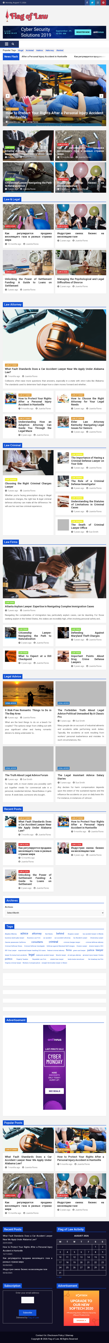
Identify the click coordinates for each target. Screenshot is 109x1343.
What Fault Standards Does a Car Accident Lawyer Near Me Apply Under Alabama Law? (34, 826)
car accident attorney (62, 938)
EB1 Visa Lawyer (11, 950)
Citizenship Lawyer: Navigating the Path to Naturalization (34, 635)
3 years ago (13, 491)
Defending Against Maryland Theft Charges (87, 634)
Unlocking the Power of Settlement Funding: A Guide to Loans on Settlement (28, 282)
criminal (53, 941)
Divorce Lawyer (82, 946)
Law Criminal (11, 480)
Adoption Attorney (11, 934)
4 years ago (79, 488)
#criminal (29, 50)
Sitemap (69, 1335)
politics (8, 959)
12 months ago (67, 157)
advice (24, 933)
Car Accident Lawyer (80, 938)
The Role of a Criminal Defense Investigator (87, 483)
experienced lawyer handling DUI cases (32, 950)
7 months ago (14, 376)
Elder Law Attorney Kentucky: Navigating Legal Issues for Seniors (87, 424)
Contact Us (41, 1335)
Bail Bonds (49, 934)
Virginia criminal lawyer (13, 963)
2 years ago (13, 122)
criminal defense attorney (94, 942)
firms (69, 950)
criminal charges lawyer (72, 942)
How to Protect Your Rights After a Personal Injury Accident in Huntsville (34, 401)
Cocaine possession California (15, 942)
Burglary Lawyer (73, 934)
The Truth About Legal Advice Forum (26, 775)
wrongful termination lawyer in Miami (54, 963)
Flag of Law (33, 1317)
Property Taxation (22, 959)
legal (31, 954)
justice (90, 950)
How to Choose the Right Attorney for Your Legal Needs (50, 117)
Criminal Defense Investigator (34, 946)
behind (60, 933)
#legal (20, 50)
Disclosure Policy (56, 1335)
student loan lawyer (57, 959)
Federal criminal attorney (55, 950)
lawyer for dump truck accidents (16, 955)
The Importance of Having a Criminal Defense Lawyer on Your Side (87, 460)
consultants (37, 942)
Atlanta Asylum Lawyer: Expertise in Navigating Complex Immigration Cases (28, 152)
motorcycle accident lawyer (45, 955)
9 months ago (27, 408)
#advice (39, 50)
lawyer (99, 950)
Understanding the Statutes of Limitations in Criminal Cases (87, 504)
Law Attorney (12, 113)
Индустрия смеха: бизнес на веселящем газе (87, 849)
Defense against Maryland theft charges (61, 946)
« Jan (59, 1277)
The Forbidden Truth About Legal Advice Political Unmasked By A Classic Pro (81, 713)
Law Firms (10, 147)
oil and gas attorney (74, 955)
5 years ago (79, 511)
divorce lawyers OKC (96, 946)
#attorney (50, 50)
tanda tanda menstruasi (76, 959)
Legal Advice (11, 703)
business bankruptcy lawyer (14, 938)
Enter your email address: (27, 1305)
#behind (59, 50)
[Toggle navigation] (6, 44)
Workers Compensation (31, 963)
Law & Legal (63, 144)
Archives (9, 907)
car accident (47, 938)
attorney (37, 933)
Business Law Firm (33, 938)
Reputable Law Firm (39, 959)
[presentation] (8, 96)
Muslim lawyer (61, 955)
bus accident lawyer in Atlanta (93, 934)
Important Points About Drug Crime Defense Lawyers (87, 659)
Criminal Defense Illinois (13, 946)
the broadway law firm (95, 959)
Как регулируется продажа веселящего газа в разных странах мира (80, 150)
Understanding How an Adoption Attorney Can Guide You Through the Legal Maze (34, 426)
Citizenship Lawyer (96, 938)
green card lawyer (79, 950)
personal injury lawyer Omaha (93, 955)
